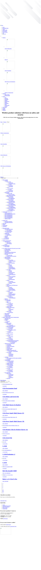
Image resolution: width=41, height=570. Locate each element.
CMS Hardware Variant (9, 229)
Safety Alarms (7, 94)
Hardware (8, 378)
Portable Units (5, 220)
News (4, 27)
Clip (7, 301)
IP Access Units (9, 255)
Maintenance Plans (12, 183)
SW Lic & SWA (11, 194)
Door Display (9, 323)
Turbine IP (8, 331)
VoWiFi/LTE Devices (8, 212)
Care (5, 97)
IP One (8, 284)
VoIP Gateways (7, 241)
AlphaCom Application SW (11, 350)
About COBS (5, 30)
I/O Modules (7, 237)
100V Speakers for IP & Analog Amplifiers (14, 358)
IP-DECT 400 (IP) (10, 196)
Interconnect (11, 356)
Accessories (11, 182)
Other (10, 337)
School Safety (7, 105)
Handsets (6, 180)
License (10, 261)
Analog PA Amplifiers (10, 346)
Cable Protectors (7, 257)
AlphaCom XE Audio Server (10, 343)
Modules (10, 264)
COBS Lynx (7, 233)
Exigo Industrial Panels (13, 341)
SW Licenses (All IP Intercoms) (12, 285)
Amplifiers (6, 357)
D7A (10, 308)
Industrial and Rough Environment (13, 340)
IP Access (6, 254)
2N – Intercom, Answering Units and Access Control (11, 248)
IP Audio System (7, 316)
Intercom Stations (8, 258)
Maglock (6, 298)
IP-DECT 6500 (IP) (10, 199)
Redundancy (11, 355)
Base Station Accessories (11, 195)
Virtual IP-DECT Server (11, 202)
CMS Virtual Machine (8, 231)
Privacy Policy (5, 507)
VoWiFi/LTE (5, 211)
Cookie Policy (5, 508)
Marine (6, 102)
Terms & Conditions (6, 506)
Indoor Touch (9, 311)
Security (6, 106)
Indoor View (9, 302)
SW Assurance (9, 243)
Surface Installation (12, 268)
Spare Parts (11, 186)
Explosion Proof (9, 328)
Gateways (8, 347)
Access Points (5, 225)
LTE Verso (9, 269)
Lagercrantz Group (13, 526)
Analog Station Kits (10, 362)
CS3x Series (9, 181)
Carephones (5, 226)
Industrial (8, 368)
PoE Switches (7, 246)
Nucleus (6, 236)
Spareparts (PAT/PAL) (8, 221)
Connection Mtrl (9, 348)
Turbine (10, 330)
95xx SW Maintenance (8, 215)
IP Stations (6, 322)
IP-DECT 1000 (9, 193)
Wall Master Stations (10, 360)
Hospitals (6, 98)
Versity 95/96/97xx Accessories (10, 213)
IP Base (8, 280)
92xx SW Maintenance (8, 214)
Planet (10, 310)
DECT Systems (5, 179)
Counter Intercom (8, 315)
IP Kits (8, 333)
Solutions (4, 93)
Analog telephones (10, 364)
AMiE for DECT (10, 210)
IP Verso (8, 263)
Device (10, 353)
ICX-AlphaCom (7, 372)
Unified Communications (7, 240)
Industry (6, 100)
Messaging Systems (6, 228)
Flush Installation (12, 262)
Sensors (4, 224)
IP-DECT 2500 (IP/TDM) (11, 205)
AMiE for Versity (8, 218)
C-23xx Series (9, 189)
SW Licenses (11, 197)
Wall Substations (9, 370)
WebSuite (6, 235)
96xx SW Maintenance (8, 216)
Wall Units (4, 223)
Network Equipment (6, 245)
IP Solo (8, 286)
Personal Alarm (7, 95)
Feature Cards (9, 349)
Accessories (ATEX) (12, 329)
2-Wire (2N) (7, 314)
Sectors (4, 96)
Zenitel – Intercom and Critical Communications (11, 317)
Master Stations (9, 366)
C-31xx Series (9, 184)
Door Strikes (7, 251)
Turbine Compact (10, 363)
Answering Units (7, 299)
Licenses (10, 265)
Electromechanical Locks (9, 253)
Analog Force (9, 295)
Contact (4, 108)
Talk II (8, 187)
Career (4, 29)
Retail (6, 104)
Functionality (11, 354)
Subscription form (3, 500)
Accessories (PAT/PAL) (9, 222)
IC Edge (6, 320)
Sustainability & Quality (7, 505)
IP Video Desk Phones (10, 307)
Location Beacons (6, 238)
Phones (6, 244)
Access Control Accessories (11, 256)
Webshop (4, 110)
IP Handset (9, 300)
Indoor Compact (9, 304)
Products (4, 37)
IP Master (8, 335)
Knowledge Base (5, 28)
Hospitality (6, 99)
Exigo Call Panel (10, 338)
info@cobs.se (5, 518)
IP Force (8, 275)
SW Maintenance (12, 198)
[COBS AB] (1, 25)
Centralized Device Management (10, 252)
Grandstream (11, 309)
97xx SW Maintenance (8, 217)
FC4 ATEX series (10, 191)
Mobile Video (9, 306)
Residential (6, 103)
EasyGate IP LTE (8, 250)
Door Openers (7, 313)
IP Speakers (9, 324)
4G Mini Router (7, 249)
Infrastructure (7, 101)
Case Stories (5, 107)
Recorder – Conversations (13, 351)
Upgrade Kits (9, 345)
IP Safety (8, 291)
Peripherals (6, 319)
